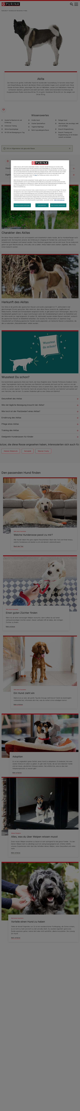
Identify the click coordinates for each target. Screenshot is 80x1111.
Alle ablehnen (42, 205)
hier (36, 175)
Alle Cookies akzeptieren (58, 205)
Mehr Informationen (59, 200)
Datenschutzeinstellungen (22, 205)
